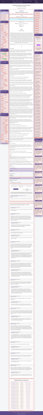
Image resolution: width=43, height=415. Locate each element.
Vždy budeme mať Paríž (4, 111)
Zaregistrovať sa (37, 2)
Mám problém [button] (14, 2)
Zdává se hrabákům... (3, 89)
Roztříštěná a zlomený (4, 134)
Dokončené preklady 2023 (3, 115)
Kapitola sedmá (28, 398)
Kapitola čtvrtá (28, 402)
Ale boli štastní (3, 52)
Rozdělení (2, 107)
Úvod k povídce (28, 408)
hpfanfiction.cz (37, 10)
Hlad (1, 53)
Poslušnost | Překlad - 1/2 (38, 16)
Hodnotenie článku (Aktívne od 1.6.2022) (15, 178)
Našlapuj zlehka (3, 128)
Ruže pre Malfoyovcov (4, 109)
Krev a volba (2, 127)
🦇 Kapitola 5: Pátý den (38, 18)
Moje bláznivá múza (23, 412)
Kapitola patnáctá (28, 387)
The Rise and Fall (3, 23)
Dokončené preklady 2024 (3, 92)
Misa (35, 162)
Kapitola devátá (28, 395)
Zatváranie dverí (3, 142)
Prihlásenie (11, 170)
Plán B (2, 58)
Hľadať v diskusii (29, 186)
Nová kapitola (2, 80)
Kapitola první (28, 406)
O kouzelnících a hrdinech (4, 56)
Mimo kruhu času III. (3, 105)
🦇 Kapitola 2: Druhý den (38, 27)
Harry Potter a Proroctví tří (4, 27)
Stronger (25, 16)
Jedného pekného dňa (4, 97)
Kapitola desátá (28, 394)
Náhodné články (3, 10)
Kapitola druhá (28, 405)
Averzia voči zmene (3, 67)
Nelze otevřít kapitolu (38, 150)
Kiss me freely (3, 55)
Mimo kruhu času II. (3, 103)
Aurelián (2, 42)
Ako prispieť (14, 412)
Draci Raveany (3, 35)
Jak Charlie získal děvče (4, 95)
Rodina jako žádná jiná (4, 25)
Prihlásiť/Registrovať (14, 186)
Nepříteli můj (2, 79)
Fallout (2, 72)
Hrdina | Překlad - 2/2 (38, 23)
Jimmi (35, 147)
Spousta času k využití (4, 138)
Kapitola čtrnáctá (28, 388)
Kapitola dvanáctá (28, 391)
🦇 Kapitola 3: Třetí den (38, 25)
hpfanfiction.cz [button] (21, 2)
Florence (20, 19)
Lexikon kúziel (18, 412)
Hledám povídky (37, 172)
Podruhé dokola (3, 131)
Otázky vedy (2, 130)
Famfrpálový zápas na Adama (4, 13)
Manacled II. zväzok (3, 29)
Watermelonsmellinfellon (38, 142)
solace (36, 154)
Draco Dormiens (3, 119)
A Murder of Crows (3, 43)
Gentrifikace (2, 73)
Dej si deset (28, 412)
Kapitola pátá (28, 401)
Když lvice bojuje (3, 124)
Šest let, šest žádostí (3, 136)
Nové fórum (36, 139)
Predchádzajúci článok (14, 168)
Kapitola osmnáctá (28, 383)
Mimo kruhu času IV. (3, 77)
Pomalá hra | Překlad (37, 12)
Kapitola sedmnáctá (28, 384)
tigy (18, 16)
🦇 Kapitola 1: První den (38, 29)
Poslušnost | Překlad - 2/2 (38, 14)
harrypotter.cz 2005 (37, 178)
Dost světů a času (3, 118)
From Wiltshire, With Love (38, 201)
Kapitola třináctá (28, 390)
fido (35, 175)
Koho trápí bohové (3, 99)
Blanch (36, 183)
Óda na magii (2, 82)
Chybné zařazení (3, 116)
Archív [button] (17, 2)
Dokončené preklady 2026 (3, 50)
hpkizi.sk (22, 413)
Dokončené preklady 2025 (3, 63)
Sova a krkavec (3, 85)
